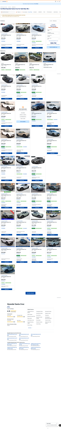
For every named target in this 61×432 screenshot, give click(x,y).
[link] (3, 41)
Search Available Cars (53, 47)
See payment (3, 39)
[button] (55, 1)
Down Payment (50, 35)
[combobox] (7, 12)
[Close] (56, 423)
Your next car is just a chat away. (30, 3)
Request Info (7, 47)
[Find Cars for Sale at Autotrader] (5, 1)
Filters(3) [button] (19, 12)
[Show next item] (44, 106)
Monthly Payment (50, 29)
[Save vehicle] (13, 24)
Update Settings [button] (57, 44)
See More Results (30, 293)
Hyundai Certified (4, 112)
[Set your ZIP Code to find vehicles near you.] (29, 9)
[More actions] (13, 47)
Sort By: (51, 20)
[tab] (8, 307)
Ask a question (22, 121)
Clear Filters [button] (30, 12)
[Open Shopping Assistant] (60, 425)
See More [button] (29, 327)
